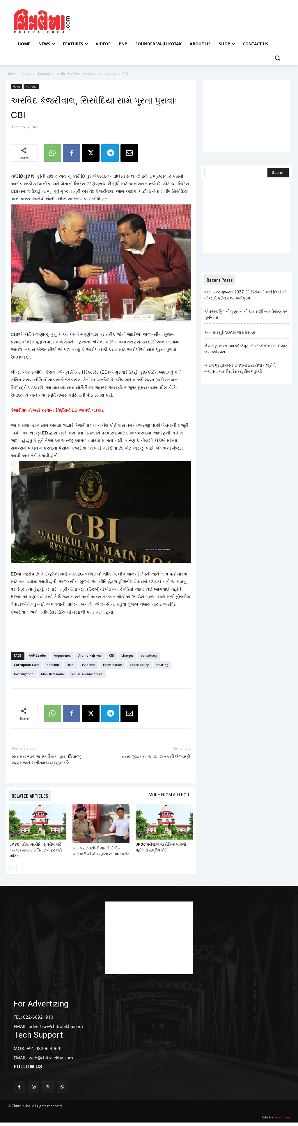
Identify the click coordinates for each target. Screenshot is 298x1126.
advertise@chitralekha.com (56, 1026)
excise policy (139, 664)
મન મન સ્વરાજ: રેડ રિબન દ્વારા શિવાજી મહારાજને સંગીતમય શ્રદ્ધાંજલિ (46, 759)
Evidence (88, 664)
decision (53, 664)
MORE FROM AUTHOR (169, 794)
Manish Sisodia (52, 674)
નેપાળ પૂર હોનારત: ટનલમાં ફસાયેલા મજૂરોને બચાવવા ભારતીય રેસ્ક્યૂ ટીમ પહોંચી (240, 368)
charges (127, 655)
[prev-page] (13, 867)
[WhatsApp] (52, 153)
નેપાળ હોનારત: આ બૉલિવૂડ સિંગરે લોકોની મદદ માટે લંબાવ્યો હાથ (245, 348)
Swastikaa (282, 1117)
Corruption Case (26, 664)
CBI (111, 655)
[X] (91, 153)
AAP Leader (37, 655)
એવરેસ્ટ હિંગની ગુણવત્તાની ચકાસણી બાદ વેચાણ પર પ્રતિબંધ (245, 314)
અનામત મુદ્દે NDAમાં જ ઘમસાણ (229, 332)
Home (11, 73)
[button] (277, 58)
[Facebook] (71, 153)
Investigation (23, 674)
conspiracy (149, 655)
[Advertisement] (148, 20)
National (43, 73)
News (26, 73)
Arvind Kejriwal (90, 655)
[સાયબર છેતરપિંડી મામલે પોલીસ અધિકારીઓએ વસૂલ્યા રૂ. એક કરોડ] (101, 823)
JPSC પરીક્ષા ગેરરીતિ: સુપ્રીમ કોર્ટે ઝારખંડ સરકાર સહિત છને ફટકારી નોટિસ (35, 850)
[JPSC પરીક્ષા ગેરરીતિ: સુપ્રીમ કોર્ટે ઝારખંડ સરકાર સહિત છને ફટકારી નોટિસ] (37, 822)
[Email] (129, 153)
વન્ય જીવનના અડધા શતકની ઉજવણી (156, 756)
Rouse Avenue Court (86, 674)
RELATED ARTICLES (30, 795)
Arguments (62, 655)
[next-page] (22, 867)
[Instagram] (33, 1087)
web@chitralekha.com (51, 1058)
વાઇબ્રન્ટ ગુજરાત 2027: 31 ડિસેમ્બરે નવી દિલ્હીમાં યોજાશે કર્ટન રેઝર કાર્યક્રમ (245, 295)
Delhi (70, 664)
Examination (112, 664)
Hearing (162, 664)
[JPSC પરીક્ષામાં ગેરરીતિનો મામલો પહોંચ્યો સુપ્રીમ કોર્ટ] (164, 822)
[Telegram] (110, 153)
